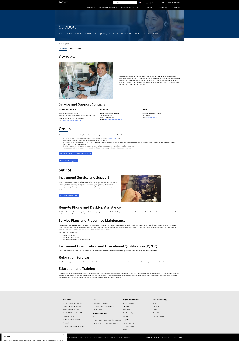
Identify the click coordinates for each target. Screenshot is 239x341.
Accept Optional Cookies (39, 335)
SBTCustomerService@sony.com (72, 120)
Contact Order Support (68, 161)
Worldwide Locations (159, 313)
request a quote (112, 138)
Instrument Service (128, 326)
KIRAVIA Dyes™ (97, 309)
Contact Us (176, 8)
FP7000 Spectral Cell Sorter (71, 309)
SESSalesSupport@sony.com (113, 119)
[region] (34, 326)
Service (80, 48)
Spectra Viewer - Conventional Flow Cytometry (107, 320)
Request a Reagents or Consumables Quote (75, 153)
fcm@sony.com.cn (151, 117)
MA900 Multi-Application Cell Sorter (74, 313)
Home (60, 44)
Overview (63, 48)
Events (155, 309)
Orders (71, 48)
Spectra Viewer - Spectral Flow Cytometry (105, 323)
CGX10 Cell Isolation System (71, 319)
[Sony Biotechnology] (63, 3)
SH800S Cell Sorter (68, 316)
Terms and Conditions (152, 337)
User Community (128, 313)
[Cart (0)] (163, 2)
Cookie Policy (178, 337)
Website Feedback (158, 316)
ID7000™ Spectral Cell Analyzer (72, 303)
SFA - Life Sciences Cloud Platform (73, 326)
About (154, 303)
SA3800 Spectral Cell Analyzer (72, 306)
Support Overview (128, 323)
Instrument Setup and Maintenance (103, 306)
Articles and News (128, 303)
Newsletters (126, 309)
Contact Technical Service (69, 195)
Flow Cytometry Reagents (100, 303)
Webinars (125, 316)
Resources (96, 317)
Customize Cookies (12, 330)
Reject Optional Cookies (39, 330)
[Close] (64, 314)
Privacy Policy (166, 337)
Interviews (126, 306)
